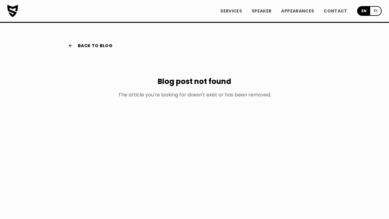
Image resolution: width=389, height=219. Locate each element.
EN (364, 10)
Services (231, 11)
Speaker (261, 11)
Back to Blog (95, 46)
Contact (335, 11)
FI (375, 10)
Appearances (297, 11)
